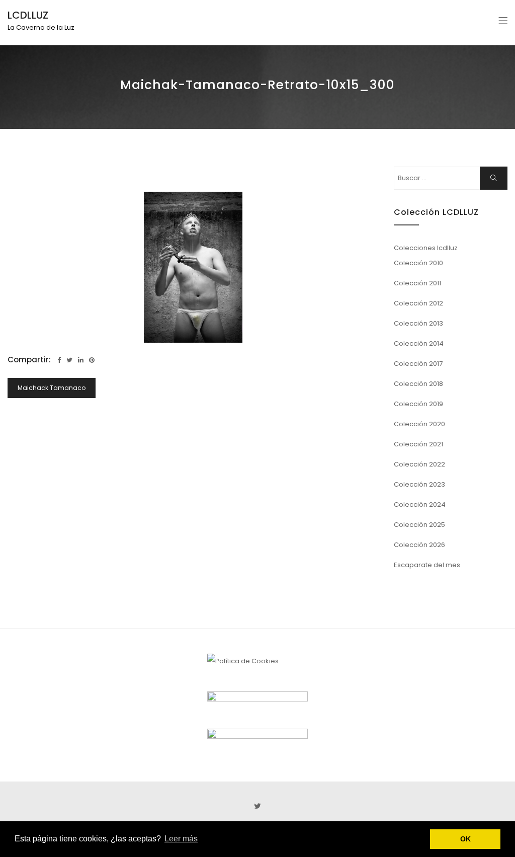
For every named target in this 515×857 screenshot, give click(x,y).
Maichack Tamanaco (51, 387)
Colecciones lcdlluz (426, 248)
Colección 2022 (419, 464)
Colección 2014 (419, 343)
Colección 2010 (418, 263)
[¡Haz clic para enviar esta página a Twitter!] (69, 360)
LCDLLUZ (28, 15)
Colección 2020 (419, 424)
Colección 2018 (418, 383)
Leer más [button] (181, 838)
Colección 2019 (418, 404)
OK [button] (465, 839)
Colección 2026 (419, 545)
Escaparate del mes (427, 565)
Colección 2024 (420, 504)
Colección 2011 (417, 283)
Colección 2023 (419, 484)
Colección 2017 (418, 363)
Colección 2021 (418, 444)
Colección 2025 (419, 524)
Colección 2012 (418, 303)
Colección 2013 (418, 323)
